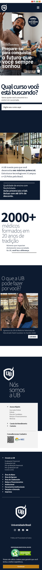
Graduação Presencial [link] (12, 461)
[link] (4, 8)
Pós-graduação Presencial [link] (14, 465)
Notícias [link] (12, 419)
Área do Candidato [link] (16, 414)
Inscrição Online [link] (15, 410)
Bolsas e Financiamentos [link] (18, 416)
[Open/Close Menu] (38, 6)
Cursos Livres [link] (9, 470)
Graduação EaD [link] (10, 463)
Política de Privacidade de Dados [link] (21, 538)
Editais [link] (12, 412)
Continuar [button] (21, 566)
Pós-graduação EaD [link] (11, 468)
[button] (1, 42)
